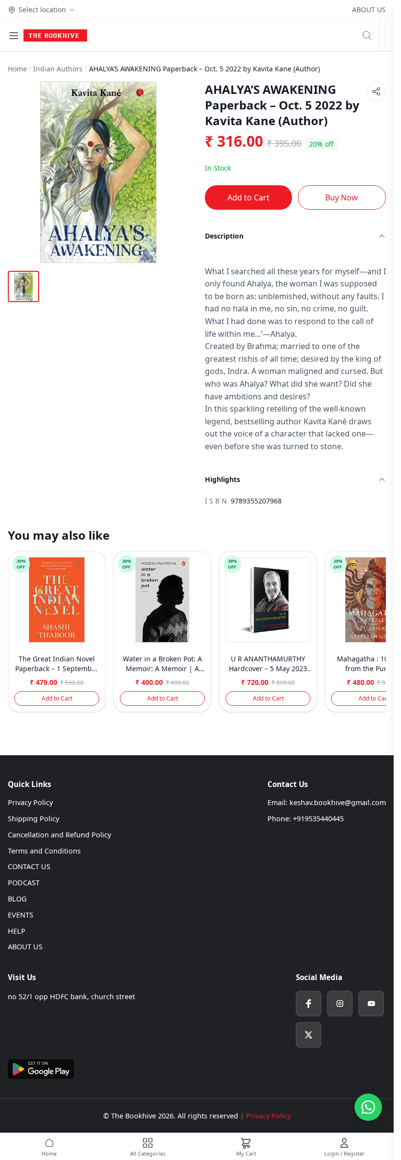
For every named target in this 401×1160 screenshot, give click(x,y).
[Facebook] (308, 1003)
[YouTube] (371, 1003)
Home (17, 68)
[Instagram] (340, 1003)
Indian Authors (58, 69)
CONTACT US (29, 866)
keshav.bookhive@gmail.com (338, 802)
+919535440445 (318, 818)
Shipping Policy (33, 818)
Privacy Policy (30, 802)
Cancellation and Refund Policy (59, 834)
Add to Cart (248, 197)
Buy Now (341, 197)
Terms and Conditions (44, 850)
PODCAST (24, 882)
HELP (16, 931)
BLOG (17, 898)
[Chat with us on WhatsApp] (368, 1107)
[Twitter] (308, 1035)
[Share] (376, 91)
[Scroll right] (377, 635)
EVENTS (20, 914)
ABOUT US (369, 9)
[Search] (367, 36)
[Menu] (14, 36)
